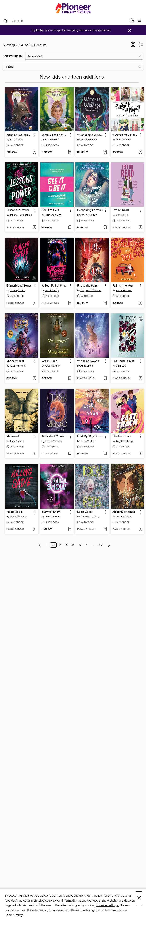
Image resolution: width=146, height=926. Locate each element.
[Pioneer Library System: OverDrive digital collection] (73, 8)
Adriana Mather (124, 516)
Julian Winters (87, 441)
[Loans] (131, 21)
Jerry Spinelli (16, 441)
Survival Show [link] (51, 512)
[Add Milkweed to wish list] (34, 453)
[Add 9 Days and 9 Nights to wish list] (140, 152)
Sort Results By (12, 56)
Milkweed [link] (12, 436)
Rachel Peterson (18, 516)
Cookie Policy (14, 915)
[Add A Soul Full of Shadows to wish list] (69, 303)
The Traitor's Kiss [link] (123, 361)
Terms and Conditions (71, 896)
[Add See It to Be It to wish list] (69, 227)
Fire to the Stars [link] (87, 285)
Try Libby (37, 30)
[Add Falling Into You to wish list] (140, 303)
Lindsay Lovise (17, 290)
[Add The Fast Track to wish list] (140, 453)
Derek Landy (52, 290)
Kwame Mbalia (17, 365)
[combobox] (65, 20)
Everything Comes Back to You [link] (90, 210)
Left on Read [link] (120, 210)
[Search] (5, 21)
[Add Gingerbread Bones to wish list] (34, 303)
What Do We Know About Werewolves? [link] (19, 135)
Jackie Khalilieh (88, 215)
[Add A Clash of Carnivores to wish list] (69, 453)
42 (101, 545)
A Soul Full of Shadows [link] (55, 285)
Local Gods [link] (84, 512)
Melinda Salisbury (89, 516)
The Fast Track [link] (121, 436)
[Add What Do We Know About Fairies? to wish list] (69, 152)
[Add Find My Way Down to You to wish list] (105, 453)
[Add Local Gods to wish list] (105, 529)
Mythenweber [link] (15, 361)
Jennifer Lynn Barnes (21, 215)
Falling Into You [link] (122, 285)
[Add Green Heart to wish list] (69, 378)
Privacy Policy (101, 896)
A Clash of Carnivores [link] (55, 436)
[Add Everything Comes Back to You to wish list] (105, 227)
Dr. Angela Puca (88, 139)
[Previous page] (40, 545)
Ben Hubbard (52, 139)
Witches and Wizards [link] (90, 135)
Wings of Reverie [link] (88, 361)
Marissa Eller (122, 215)
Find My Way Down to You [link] (90, 436)
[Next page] (109, 545)
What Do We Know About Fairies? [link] (55, 135)
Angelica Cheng (124, 441)
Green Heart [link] (49, 361)
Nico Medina (16, 139)
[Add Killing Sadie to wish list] (34, 529)
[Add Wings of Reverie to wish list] (105, 378)
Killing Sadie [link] (14, 512)
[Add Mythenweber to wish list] (34, 378)
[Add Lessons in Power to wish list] (34, 227)
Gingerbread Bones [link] (19, 285)
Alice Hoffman (52, 365)
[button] (133, 46)
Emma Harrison (124, 290)
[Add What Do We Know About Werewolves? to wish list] (34, 152)
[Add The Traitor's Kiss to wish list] (140, 378)
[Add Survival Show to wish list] (69, 529)
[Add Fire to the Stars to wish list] (105, 303)
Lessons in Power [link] (17, 210)
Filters (9, 67)
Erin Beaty (121, 365)
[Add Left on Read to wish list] (140, 227)
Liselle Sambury (53, 441)
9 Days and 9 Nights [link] (125, 135)
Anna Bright (86, 365)
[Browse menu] (139, 20)
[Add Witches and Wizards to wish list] (105, 152)
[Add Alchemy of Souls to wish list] (140, 529)
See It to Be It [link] (50, 210)
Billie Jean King (53, 215)
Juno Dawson (52, 516)
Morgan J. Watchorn (90, 290)
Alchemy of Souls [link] (123, 512)
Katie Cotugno (123, 139)
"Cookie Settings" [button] (107, 905)
